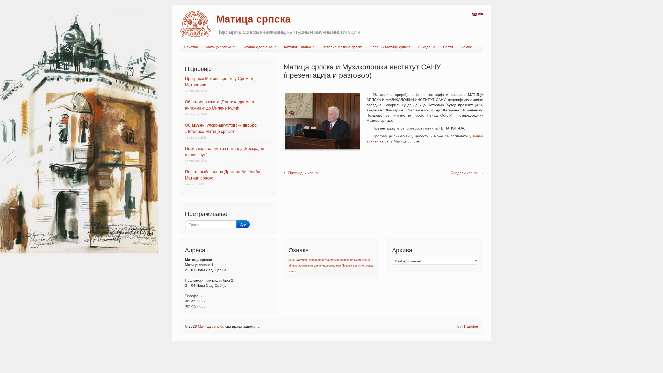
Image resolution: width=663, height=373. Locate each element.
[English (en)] (474, 13)
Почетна (191, 46)
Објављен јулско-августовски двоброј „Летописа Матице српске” (221, 128)
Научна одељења (258, 46)
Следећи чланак (467, 172)
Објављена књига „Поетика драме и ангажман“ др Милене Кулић (219, 105)
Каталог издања (298, 46)
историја (367, 265)
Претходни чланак (301, 172)
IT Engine (470, 326)
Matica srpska (195, 24)
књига (292, 271)
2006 (292, 260)
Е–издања (426, 46)
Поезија (347, 265)
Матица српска (219, 46)
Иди (243, 224)
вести (357, 265)
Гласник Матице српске (390, 46)
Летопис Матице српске (342, 46)
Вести (448, 46)
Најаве (466, 46)
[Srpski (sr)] (480, 13)
